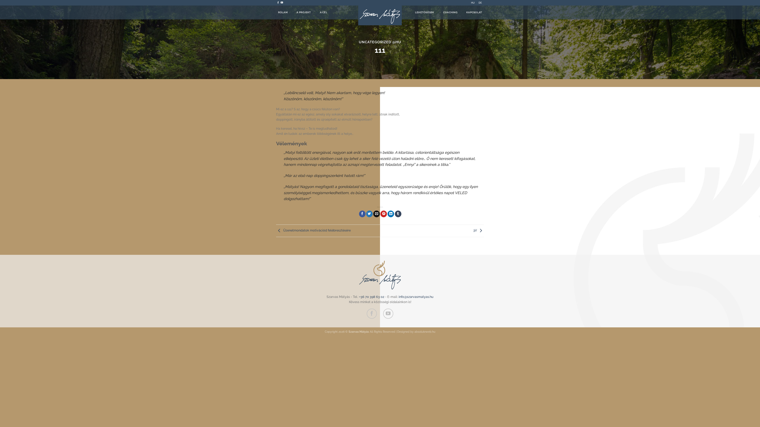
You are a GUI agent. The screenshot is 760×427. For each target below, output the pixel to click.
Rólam (283, 12)
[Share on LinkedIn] (391, 214)
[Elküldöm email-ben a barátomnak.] (376, 214)
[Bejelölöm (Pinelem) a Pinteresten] (383, 214)
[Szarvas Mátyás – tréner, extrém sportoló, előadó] (380, 15)
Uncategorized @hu (380, 42)
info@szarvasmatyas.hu (416, 297)
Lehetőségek (424, 12)
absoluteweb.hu (424, 331)
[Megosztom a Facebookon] (362, 214)
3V (475, 230)
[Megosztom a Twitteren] (369, 214)
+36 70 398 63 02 (371, 297)
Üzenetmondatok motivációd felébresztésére (316, 230)
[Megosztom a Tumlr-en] (398, 214)
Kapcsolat (474, 12)
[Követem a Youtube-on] (282, 2)
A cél (323, 12)
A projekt (303, 12)
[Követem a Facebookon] (278, 2)
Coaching (450, 12)
